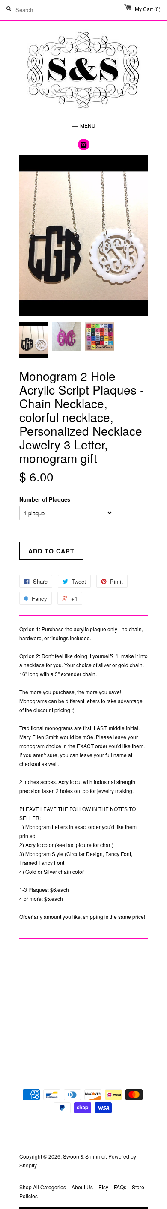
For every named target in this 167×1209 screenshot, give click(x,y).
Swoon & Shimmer (84, 1156)
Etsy (103, 1187)
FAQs (120, 1187)
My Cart (148, 8)
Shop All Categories (42, 1187)
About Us (82, 1187)
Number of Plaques (44, 499)
